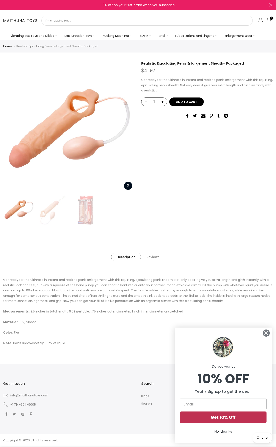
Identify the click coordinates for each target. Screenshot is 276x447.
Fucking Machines (116, 36)
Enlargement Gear (238, 36)
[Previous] (11, 127)
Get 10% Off (223, 417)
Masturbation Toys (78, 36)
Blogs (145, 396)
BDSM (144, 36)
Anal (161, 36)
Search (146, 403)
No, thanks (223, 431)
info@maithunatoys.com (29, 395)
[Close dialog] (266, 333)
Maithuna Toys (20, 21)
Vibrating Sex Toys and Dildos (32, 36)
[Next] (127, 127)
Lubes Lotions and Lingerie (194, 36)
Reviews (153, 257)
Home (7, 46)
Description (126, 257)
